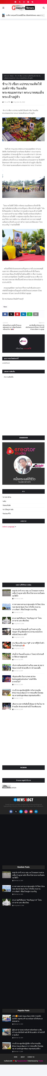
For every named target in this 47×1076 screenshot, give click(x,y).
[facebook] (15, 2)
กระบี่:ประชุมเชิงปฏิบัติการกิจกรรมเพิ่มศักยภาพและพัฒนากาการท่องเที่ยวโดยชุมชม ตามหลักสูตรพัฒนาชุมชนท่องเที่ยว (27, 692)
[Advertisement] (23, 45)
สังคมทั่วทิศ (6, 505)
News (12, 76)
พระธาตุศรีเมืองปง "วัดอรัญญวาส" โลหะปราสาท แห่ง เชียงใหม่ (27, 619)
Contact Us (30, 1057)
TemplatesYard (22, 1061)
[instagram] (24, 2)
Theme (40, 1061)
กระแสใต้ (7, 102)
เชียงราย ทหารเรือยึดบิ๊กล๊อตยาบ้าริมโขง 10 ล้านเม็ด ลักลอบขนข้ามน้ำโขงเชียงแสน (28, 705)
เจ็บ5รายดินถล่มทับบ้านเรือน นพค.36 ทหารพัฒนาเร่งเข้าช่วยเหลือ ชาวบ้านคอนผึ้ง (28, 666)
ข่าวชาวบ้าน (7, 497)
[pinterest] (28, 2)
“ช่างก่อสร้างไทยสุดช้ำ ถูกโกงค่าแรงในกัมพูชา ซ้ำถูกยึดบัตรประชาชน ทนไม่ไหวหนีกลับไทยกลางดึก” (27, 632)
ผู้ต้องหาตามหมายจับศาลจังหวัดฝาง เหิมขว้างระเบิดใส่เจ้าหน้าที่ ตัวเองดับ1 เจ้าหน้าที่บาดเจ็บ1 (28, 1032)
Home (15, 1057)
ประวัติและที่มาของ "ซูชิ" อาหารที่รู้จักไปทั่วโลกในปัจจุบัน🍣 (28, 644)
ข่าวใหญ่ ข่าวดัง (8, 509)
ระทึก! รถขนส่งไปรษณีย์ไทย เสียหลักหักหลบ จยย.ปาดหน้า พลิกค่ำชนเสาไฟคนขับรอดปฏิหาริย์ (24, 15)
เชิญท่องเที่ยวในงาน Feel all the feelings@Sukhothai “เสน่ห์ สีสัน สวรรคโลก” (24, 679)
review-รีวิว (7, 513)
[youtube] (31, 811)
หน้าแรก (6, 76)
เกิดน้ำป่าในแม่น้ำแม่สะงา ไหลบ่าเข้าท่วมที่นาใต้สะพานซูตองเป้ (28, 655)
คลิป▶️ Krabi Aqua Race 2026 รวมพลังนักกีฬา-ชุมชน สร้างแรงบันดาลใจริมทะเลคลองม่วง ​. (27, 1018)
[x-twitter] (19, 2)
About (23, 1057)
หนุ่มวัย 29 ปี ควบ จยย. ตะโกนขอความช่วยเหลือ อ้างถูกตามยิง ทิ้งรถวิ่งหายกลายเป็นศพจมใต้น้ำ (28, 593)
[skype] (32, 2)
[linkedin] (36, 811)
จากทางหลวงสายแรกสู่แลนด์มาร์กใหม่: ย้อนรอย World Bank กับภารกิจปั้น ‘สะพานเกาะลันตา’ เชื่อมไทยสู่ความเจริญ (28, 607)
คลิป (4, 501)
